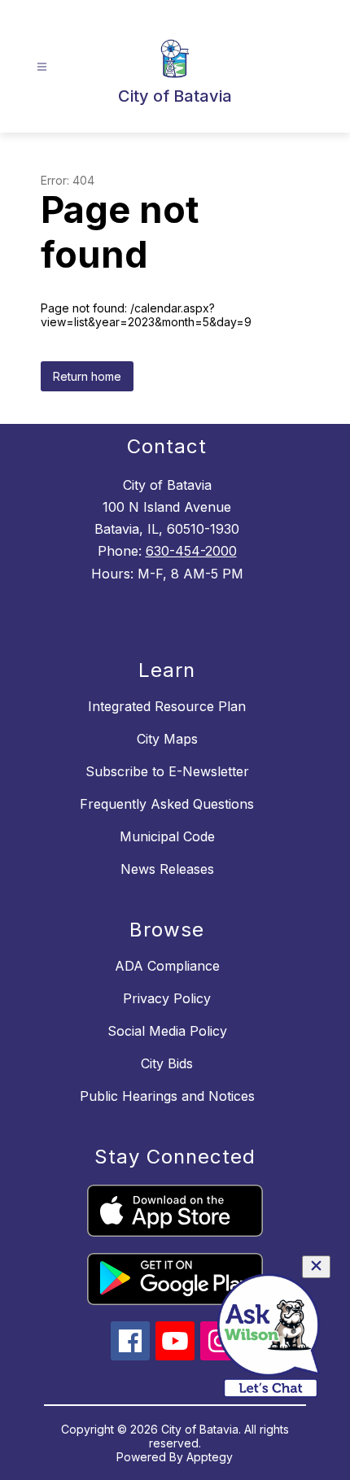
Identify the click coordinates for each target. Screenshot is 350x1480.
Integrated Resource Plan (167, 706)
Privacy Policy (167, 998)
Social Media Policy (167, 1031)
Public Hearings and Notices (167, 1096)
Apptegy (209, 1457)
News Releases (167, 869)
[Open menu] (42, 67)
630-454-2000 (191, 551)
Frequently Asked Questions (167, 804)
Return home (87, 376)
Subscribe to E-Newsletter (167, 771)
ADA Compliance (167, 966)
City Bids (167, 1063)
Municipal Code (167, 836)
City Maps (167, 739)
